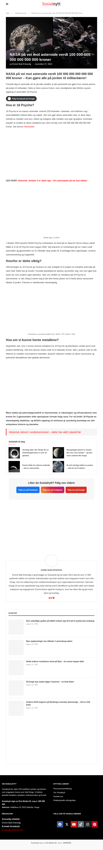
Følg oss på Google (76, 490)
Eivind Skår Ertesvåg (21, 64)
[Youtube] (74, 824)
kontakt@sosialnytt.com (12, 830)
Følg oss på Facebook (28, 490)
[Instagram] (88, 824)
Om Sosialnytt (9, 784)
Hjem (8, 13)
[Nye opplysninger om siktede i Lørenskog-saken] (16, 647)
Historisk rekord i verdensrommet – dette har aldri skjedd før (45, 432)
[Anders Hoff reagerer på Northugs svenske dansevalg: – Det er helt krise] (16, 708)
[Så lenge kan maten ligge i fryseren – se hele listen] (16, 688)
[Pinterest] (94, 824)
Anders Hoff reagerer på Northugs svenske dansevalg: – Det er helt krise (58, 703)
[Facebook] (60, 824)
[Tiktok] (81, 824)
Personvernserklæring (62, 789)
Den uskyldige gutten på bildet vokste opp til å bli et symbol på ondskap (60, 621)
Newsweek (29, 126)
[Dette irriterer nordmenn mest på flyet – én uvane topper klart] (16, 667)
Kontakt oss (58, 796)
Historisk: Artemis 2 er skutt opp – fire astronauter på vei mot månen (52, 180)
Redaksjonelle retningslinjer (64, 800)
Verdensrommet (21, 13)
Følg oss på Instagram (52, 490)
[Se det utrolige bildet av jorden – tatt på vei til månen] (58, 466)
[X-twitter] (67, 824)
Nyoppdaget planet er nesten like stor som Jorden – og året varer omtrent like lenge (79, 453)
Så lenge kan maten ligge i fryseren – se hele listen (50, 682)
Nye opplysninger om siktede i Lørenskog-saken (49, 641)
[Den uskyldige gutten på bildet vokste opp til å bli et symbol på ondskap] (16, 627)
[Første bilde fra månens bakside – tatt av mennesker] (14, 466)
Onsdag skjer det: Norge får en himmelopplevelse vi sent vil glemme (35, 453)
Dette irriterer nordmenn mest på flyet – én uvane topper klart (55, 661)
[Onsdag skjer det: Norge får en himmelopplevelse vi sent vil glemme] (14, 452)
